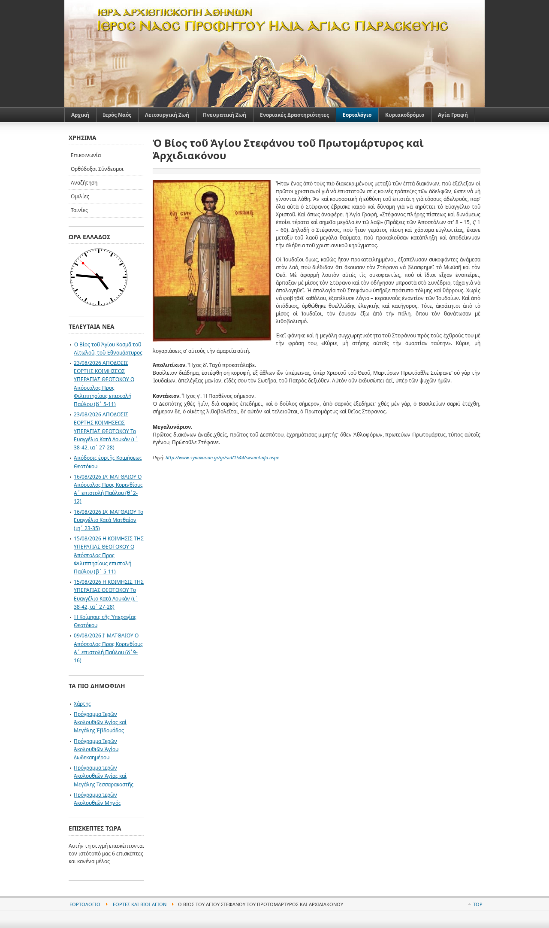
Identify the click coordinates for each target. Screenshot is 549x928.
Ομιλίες (80, 196)
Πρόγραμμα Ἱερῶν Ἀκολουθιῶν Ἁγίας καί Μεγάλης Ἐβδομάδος (100, 722)
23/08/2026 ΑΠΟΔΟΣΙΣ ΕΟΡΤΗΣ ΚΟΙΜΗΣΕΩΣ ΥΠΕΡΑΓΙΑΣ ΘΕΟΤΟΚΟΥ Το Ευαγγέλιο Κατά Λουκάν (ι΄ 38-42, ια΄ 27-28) (106, 431)
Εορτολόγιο (84, 904)
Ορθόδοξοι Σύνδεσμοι (97, 169)
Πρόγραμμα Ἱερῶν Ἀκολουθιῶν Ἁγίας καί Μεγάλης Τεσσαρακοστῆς (103, 776)
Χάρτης (82, 703)
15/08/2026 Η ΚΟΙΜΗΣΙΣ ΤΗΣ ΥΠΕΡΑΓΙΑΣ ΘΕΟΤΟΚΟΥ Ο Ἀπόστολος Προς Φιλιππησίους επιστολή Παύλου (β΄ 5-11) (109, 555)
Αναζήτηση (84, 182)
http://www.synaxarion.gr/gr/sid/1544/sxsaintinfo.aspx (222, 458)
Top (478, 904)
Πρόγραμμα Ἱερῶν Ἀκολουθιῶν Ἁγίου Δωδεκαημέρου (96, 749)
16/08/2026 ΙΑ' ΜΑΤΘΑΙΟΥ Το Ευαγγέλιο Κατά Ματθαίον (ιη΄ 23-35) (108, 520)
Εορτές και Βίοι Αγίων (139, 904)
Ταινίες (79, 210)
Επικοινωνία (86, 155)
